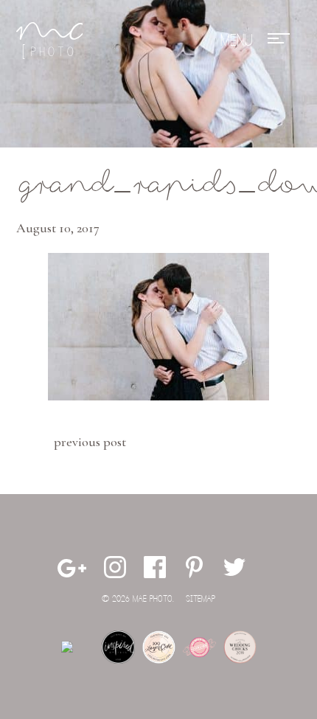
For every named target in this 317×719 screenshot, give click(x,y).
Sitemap (200, 599)
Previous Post (90, 442)
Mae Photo (49, 40)
